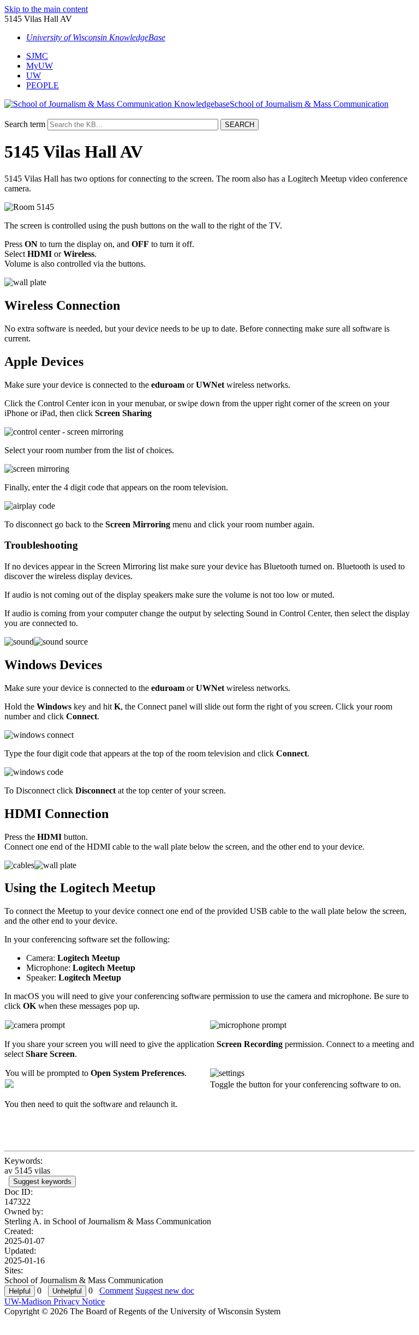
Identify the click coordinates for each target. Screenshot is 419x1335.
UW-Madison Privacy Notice (54, 1301)
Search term (24, 124)
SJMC (37, 56)
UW (33, 75)
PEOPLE (42, 85)
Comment (116, 1290)
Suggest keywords (42, 1181)
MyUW (39, 65)
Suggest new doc (164, 1290)
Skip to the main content (46, 9)
